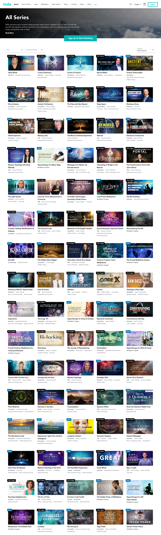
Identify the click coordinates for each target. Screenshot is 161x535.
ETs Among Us (72, 526)
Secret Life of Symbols (135, 377)
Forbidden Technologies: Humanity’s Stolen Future (76, 198)
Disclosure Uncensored (135, 135)
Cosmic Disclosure (44, 72)
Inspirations (12, 319)
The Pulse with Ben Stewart (77, 104)
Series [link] (16, 4)
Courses (69, 470)
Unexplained (118, 75)
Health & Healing (13, 140)
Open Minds (12, 72)
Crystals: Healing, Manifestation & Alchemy (21, 229)
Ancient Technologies (134, 72)
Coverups (58, 75)
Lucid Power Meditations (106, 197)
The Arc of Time (44, 497)
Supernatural (88, 350)
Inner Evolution (43, 289)
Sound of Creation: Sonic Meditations (106, 261)
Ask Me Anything (133, 197)
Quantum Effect (103, 407)
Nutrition (52, 353)
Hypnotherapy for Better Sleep (49, 165)
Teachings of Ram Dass (135, 289)
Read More (9, 33)
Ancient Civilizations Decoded (46, 109)
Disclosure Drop (133, 104)
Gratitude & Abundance (23, 438)
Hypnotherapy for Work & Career (139, 348)
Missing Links (43, 135)
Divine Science (13, 104)
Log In (152, 4)
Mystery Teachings (74, 377)
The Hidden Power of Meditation (109, 497)
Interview (11, 75)
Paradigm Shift (102, 377)
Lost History (115, 292)
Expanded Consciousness (22, 75)
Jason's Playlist (49, 75)
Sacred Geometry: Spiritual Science (110, 228)
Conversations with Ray (135, 319)
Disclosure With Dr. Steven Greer (20, 289)
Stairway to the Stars (45, 407)
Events (40, 409)
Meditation (130, 292)
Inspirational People (21, 321)
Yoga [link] (36, 4)
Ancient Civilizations (45, 104)
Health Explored (14, 135)
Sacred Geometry (102, 235)
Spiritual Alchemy (102, 411)
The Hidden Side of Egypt (47, 260)
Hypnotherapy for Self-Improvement (135, 498)
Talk (39, 138)
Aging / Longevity (21, 138)
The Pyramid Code (45, 228)
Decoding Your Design (78, 262)
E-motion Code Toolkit (75, 497)
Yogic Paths (101, 526)
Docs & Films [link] (26, 4)
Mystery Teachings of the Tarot (49, 468)
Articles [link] (74, 4)
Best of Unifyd (138, 138)
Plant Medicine (101, 353)
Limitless (41, 526)
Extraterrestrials (42, 77)
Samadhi (11, 260)
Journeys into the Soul (46, 377)
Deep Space (101, 104)
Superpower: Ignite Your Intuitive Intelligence (50, 437)
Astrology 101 (43, 319)
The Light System (14, 197)
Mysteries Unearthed (105, 319)
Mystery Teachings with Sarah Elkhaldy (19, 166)
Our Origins (81, 233)
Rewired (100, 135)
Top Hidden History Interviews (135, 77)
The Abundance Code (16, 436)
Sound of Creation (74, 72)
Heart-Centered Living (73, 472)
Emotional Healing (21, 409)
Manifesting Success (26, 441)
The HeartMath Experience (77, 468)
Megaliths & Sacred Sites (104, 294)
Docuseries (70, 75)
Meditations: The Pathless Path (19, 526)
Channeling (70, 172)
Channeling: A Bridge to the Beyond (107, 166)
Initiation (70, 289)
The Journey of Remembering (78, 348)
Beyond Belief (102, 72)
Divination (41, 323)
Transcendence (72, 407)
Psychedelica (101, 348)
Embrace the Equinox (21, 499)
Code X (100, 289)
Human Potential (81, 75)
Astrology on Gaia (51, 321)
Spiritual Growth (42, 204)
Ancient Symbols (146, 380)
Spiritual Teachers (143, 294)
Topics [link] (66, 4)
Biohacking (42, 348)
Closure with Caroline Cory (18, 377)
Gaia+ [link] (82, 4)
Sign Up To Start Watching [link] (81, 38)
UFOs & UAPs (28, 294)
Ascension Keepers (104, 436)
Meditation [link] (45, 4)
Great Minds (101, 468)
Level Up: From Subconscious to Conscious (50, 198)
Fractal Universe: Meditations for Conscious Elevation (20, 349)
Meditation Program (43, 167)
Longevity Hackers (74, 436)
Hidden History (131, 79)
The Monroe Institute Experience (79, 135)
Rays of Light (131, 468)
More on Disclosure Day (111, 109)
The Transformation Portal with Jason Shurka (138, 166)
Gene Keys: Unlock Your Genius (79, 260)
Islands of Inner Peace (135, 526)
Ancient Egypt (50, 262)
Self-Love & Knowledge (49, 202)
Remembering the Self (135, 228)
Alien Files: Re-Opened (16, 468)
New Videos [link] (56, 4)
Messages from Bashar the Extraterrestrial (77, 166)
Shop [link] (89, 4)
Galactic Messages (134, 436)
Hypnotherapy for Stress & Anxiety (80, 319)
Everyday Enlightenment (17, 497)
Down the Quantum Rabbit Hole (138, 407)
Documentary (101, 106)
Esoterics (84, 292)
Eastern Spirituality (140, 292)
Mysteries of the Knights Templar (79, 228)
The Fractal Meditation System (138, 260)
